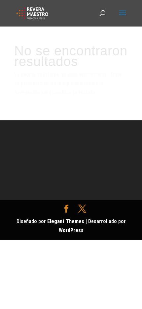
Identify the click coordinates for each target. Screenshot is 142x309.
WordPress (71, 230)
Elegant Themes (65, 221)
